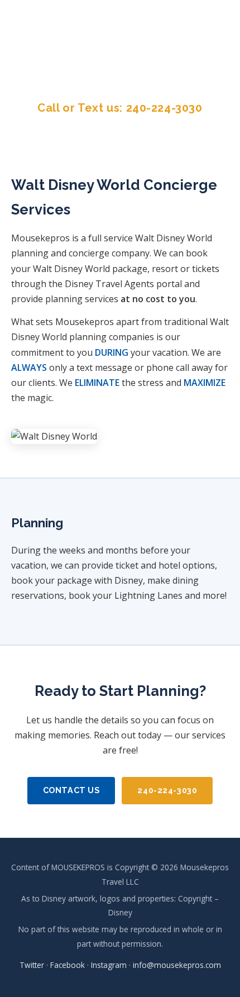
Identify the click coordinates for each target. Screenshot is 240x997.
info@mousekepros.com (177, 965)
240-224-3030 (164, 108)
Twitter (51, 39)
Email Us (120, 70)
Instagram (183, 39)
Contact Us (71, 790)
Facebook (114, 39)
